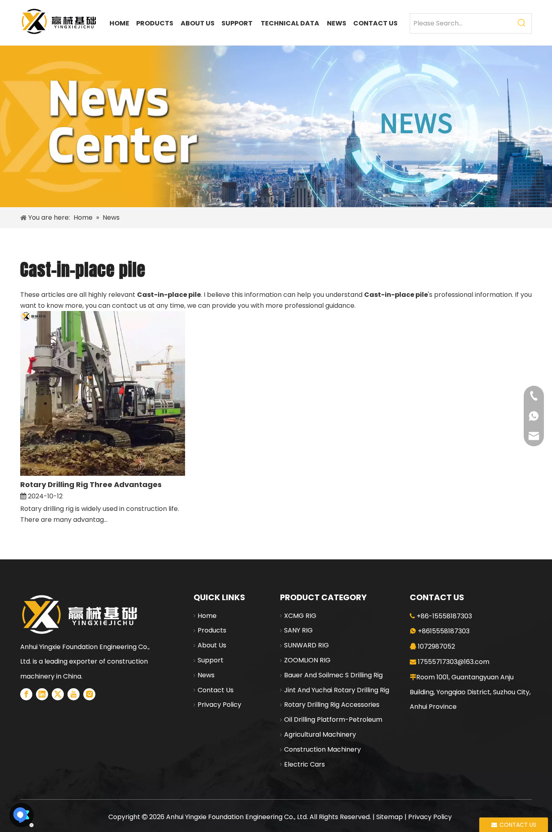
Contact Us (216, 690)
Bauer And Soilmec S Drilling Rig (333, 675)
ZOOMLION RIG (307, 660)
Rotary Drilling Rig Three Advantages (91, 484)
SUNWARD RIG (306, 645)
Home (207, 615)
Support (210, 660)
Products (212, 630)
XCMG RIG (300, 615)
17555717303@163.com (453, 661)
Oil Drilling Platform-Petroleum (333, 719)
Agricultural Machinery (320, 734)
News (206, 675)
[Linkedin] (42, 694)
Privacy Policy (219, 704)
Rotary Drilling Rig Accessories (331, 704)
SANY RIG (298, 630)
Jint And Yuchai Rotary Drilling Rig (336, 690)
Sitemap (389, 816)
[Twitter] (58, 694)
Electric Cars (304, 764)
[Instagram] (89, 694)
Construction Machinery (322, 749)
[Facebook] (26, 694)
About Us (212, 645)
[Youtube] (73, 694)
